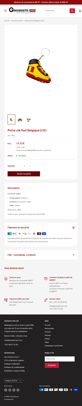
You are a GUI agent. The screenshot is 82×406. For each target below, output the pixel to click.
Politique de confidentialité (14, 367)
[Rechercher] (72, 10)
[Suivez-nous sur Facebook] (5, 389)
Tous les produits (17, 21)
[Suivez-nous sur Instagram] (9, 389)
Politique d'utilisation (12, 364)
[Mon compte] (80, 11)
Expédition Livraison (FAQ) (14, 371)
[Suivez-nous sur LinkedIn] (17, 389)
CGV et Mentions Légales (14, 360)
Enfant (47, 339)
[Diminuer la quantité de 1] (18, 166)
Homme (48, 335)
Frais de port (31, 150)
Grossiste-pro (8, 399)
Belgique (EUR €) (11, 380)
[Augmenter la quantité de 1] (30, 166)
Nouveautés (49, 328)
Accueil (6, 21)
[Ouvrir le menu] (5, 10)
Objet (47, 342)
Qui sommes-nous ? (11, 357)
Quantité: (11, 166)
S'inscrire (52, 365)
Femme (48, 332)
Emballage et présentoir (54, 346)
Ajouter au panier (24, 174)
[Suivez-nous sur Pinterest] (13, 389)
